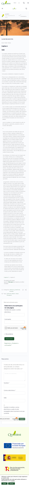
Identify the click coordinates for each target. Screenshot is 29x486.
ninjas (17, 293)
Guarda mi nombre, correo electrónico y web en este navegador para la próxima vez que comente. (14, 410)
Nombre (6, 383)
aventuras (9, 293)
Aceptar (4, 483)
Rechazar (11, 483)
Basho (13, 293)
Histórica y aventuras (15, 289)
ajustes (13, 480)
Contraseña (7, 319)
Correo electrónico (10, 390)
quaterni (7, 14)
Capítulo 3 (6, 277)
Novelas (11, 291)
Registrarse (7, 343)
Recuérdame (9, 334)
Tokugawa (9, 295)
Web (5, 398)
